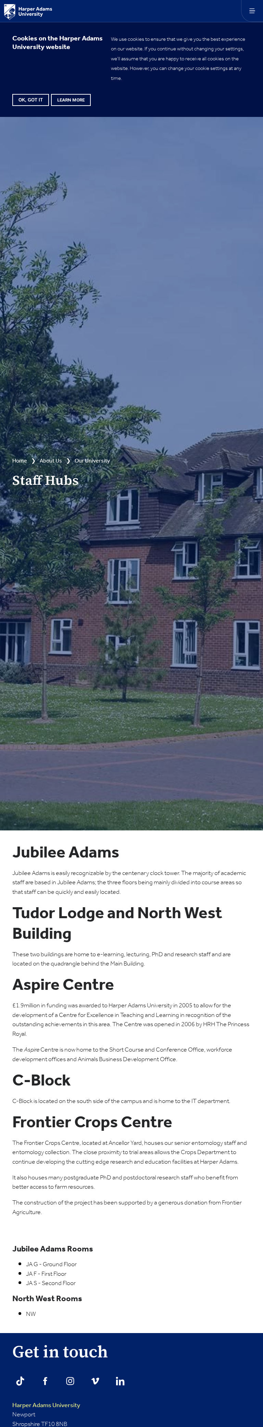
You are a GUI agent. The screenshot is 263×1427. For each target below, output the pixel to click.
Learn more (71, 100)
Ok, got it (30, 100)
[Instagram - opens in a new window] (70, 1381)
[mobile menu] (252, 11)
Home (19, 461)
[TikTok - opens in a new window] (20, 1381)
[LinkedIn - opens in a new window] (120, 1381)
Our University (92, 461)
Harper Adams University (46, 1405)
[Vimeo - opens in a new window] (95, 1381)
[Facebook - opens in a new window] (45, 1381)
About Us (51, 461)
